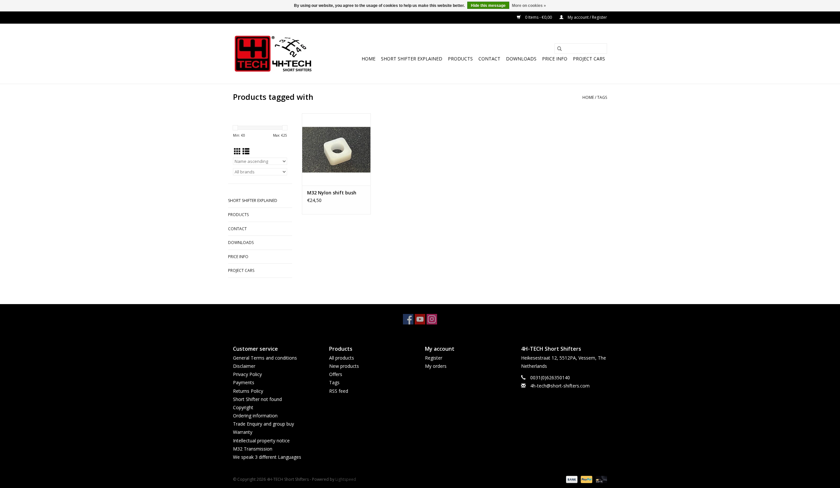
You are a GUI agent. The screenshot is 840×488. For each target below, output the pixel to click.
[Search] (559, 48)
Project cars (589, 58)
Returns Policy (248, 391)
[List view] (245, 151)
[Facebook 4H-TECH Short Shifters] (408, 319)
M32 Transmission (252, 449)
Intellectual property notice (261, 440)
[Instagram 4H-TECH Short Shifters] (432, 319)
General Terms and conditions (265, 358)
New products (344, 366)
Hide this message (488, 5)
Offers (335, 374)
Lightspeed (345, 479)
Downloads (521, 58)
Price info (554, 58)
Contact (489, 58)
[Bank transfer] (571, 479)
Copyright (243, 407)
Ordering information (255, 415)
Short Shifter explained (411, 58)
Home (368, 58)
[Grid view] (237, 151)
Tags (602, 97)
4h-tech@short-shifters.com (560, 386)
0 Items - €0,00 (538, 17)
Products (460, 58)
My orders (436, 366)
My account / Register (587, 17)
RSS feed (338, 391)
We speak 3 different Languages (267, 457)
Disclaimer (244, 366)
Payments (243, 382)
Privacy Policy (247, 374)
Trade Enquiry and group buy (263, 424)
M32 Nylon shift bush (331, 192)
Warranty (242, 432)
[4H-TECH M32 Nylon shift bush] (336, 149)
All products (341, 358)
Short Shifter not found (257, 399)
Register (433, 358)
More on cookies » (529, 5)
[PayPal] (585, 479)
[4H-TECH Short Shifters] (273, 53)
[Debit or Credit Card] (600, 479)
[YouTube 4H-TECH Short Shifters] (420, 319)
